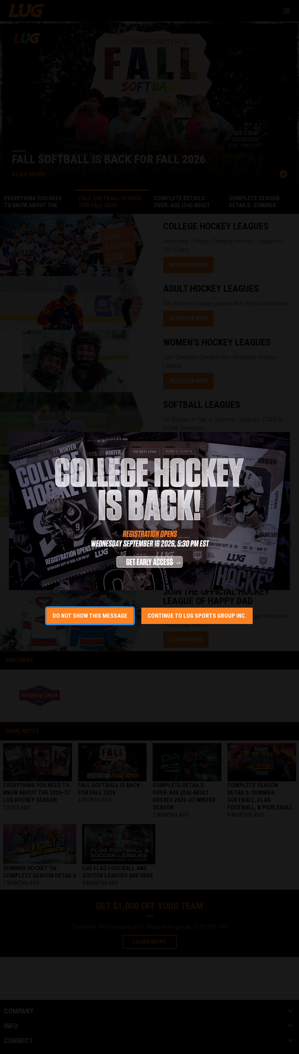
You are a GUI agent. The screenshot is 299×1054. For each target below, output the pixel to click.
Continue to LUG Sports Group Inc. (197, 615)
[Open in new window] (149, 511)
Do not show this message (90, 615)
